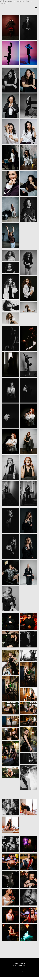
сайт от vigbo (19, 971)
